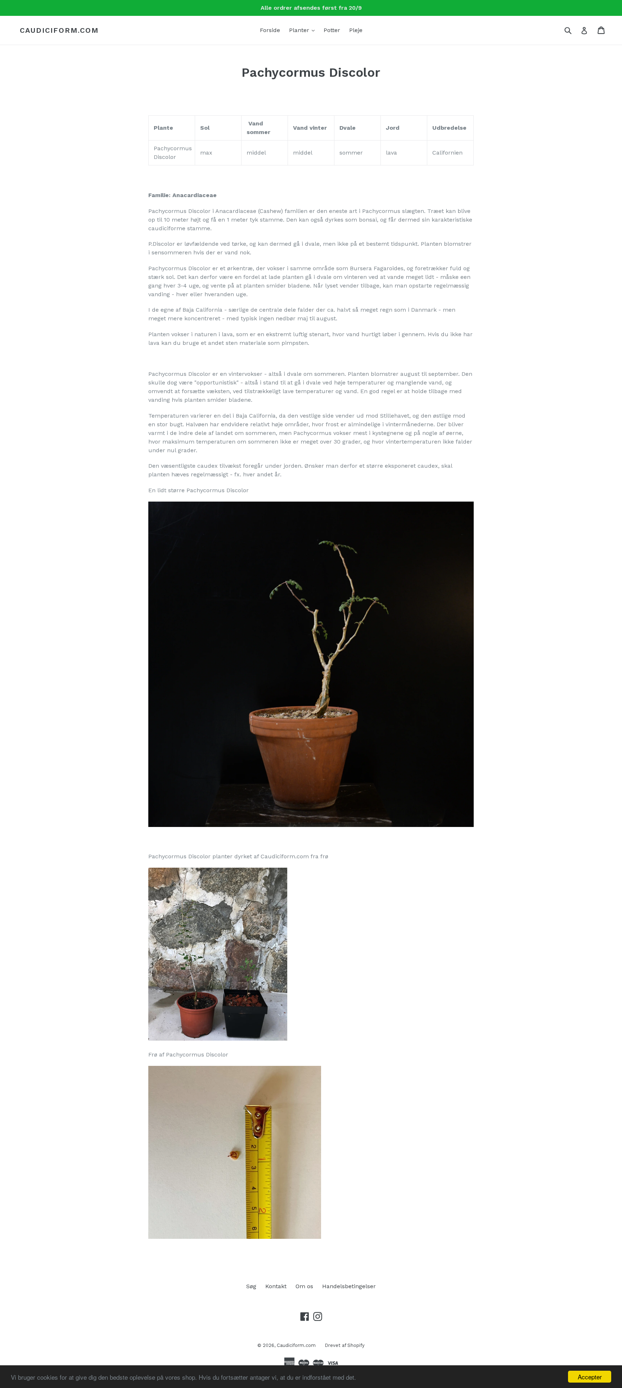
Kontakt (276, 1286)
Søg (251, 1286)
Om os (304, 1286)
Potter (332, 30)
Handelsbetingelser (349, 1286)
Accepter (590, 1376)
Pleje (355, 30)
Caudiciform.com (59, 30)
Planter (303, 30)
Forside (270, 30)
